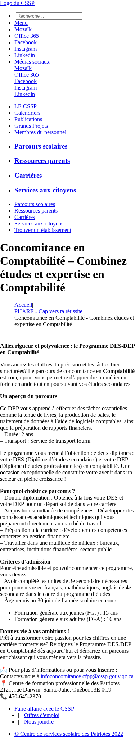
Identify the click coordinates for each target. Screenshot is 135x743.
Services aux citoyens (45, 190)
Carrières (28, 175)
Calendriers (27, 113)
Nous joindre (39, 722)
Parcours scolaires (40, 146)
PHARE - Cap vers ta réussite (48, 311)
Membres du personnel (40, 132)
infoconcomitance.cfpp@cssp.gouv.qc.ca (87, 676)
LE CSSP (25, 106)
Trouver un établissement (42, 230)
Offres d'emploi (41, 715)
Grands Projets (31, 126)
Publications (28, 119)
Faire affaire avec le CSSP (44, 709)
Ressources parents (42, 160)
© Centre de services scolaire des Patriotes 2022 (68, 734)
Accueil (23, 305)
